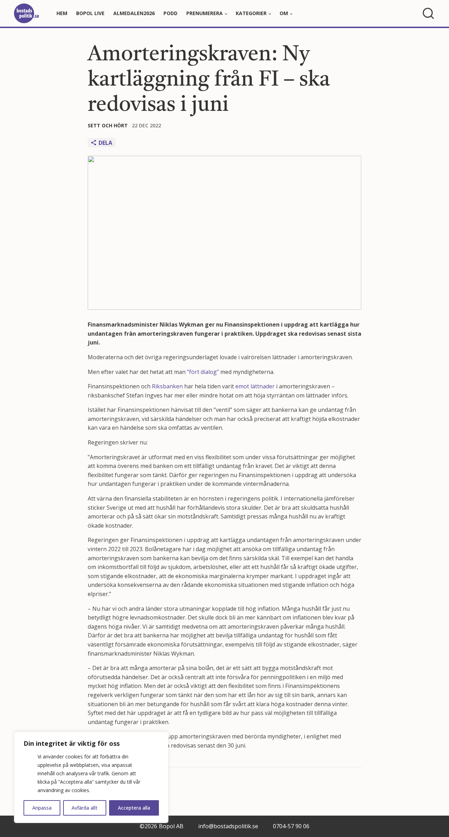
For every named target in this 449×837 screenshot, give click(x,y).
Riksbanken (167, 386)
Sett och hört (108, 125)
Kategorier (251, 13)
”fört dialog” (203, 372)
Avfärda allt (85, 807)
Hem (61, 13)
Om (284, 13)
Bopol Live (90, 13)
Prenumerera (204, 13)
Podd (170, 13)
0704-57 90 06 (291, 826)
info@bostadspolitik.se (228, 826)
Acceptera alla (134, 807)
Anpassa (42, 807)
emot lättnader (255, 386)
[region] (91, 777)
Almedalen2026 (134, 13)
